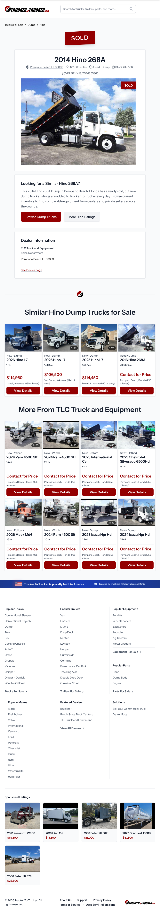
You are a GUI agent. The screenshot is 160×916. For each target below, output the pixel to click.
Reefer (64, 638)
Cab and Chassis (15, 643)
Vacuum (10, 666)
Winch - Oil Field (15, 683)
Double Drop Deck (71, 677)
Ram (11, 759)
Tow (7, 632)
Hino (42, 25)
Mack (11, 708)
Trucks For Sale (14, 25)
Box (7, 638)
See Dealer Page (31, 270)
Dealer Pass (120, 714)
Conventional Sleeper (18, 615)
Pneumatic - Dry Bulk (73, 666)
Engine (117, 683)
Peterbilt (13, 742)
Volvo (11, 720)
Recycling (118, 632)
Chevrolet (14, 748)
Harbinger (14, 776)
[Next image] (38, 338)
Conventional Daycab (18, 621)
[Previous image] (9, 338)
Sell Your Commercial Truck (129, 708)
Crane (8, 655)
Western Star (16, 771)
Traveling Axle (68, 672)
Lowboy (65, 643)
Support (82, 900)
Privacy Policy (102, 900)
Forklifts (118, 615)
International (15, 725)
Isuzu (11, 754)
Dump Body (120, 677)
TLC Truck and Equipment (76, 720)
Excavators (119, 626)
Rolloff (9, 649)
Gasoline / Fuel (69, 683)
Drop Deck (67, 632)
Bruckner (65, 708)
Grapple (9, 660)
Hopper (64, 649)
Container (66, 660)
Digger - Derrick (15, 677)
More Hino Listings (81, 217)
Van (62, 615)
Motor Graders (122, 643)
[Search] (131, 9)
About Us (65, 900)
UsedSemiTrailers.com (100, 904)
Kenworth (14, 731)
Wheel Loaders (122, 621)
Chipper (9, 672)
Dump (31, 25)
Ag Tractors (120, 638)
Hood (116, 672)
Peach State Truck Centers (76, 714)
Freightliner (15, 714)
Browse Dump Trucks (41, 217)
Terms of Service (69, 904)
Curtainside (67, 655)
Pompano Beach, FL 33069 (46, 67)
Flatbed (64, 621)
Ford (11, 737)
